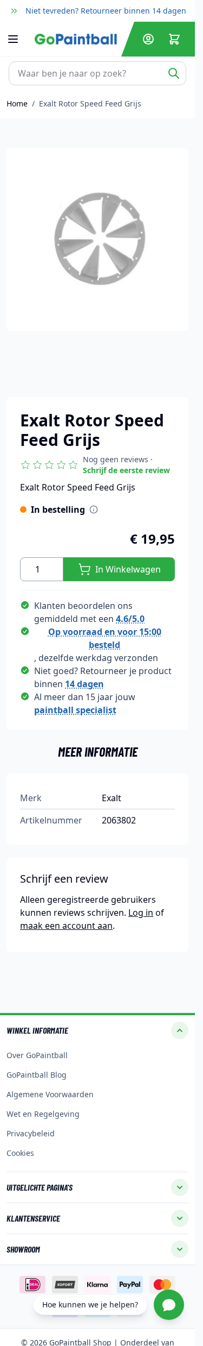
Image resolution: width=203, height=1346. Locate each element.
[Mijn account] (148, 39)
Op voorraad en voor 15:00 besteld (104, 638)
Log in (140, 913)
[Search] (174, 73)
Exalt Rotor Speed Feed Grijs (90, 103)
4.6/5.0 (130, 619)
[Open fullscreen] (97, 239)
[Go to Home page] (76, 39)
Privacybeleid (30, 1133)
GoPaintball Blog (36, 1075)
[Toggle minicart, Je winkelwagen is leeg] (174, 39)
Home (17, 103)
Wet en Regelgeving (43, 1114)
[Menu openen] (18, 39)
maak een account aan (66, 926)
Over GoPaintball (37, 1055)
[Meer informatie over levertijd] (93, 509)
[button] (97, 465)
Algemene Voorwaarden (50, 1094)
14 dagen (84, 684)
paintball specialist (75, 710)
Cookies (20, 1153)
